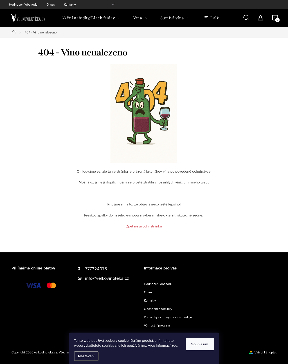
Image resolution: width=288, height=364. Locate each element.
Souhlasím (199, 344)
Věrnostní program (157, 325)
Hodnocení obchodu (23, 4)
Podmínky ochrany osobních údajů (168, 317)
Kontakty (70, 4)
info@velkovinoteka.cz (107, 278)
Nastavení (86, 356)
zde (174, 345)
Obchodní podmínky (158, 309)
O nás (51, 4)
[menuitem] (91, 18)
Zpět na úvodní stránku (144, 226)
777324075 (96, 268)
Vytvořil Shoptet (265, 352)
